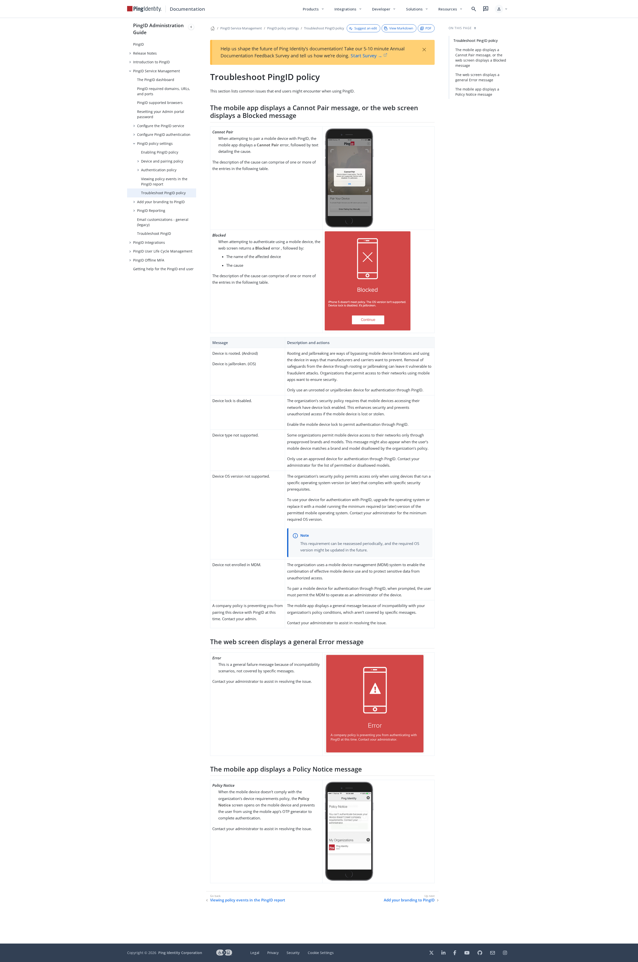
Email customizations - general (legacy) (162, 222)
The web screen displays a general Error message (477, 77)
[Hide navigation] (191, 27)
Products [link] (313, 8)
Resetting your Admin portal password (160, 114)
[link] (144, 9)
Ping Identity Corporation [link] (180, 952)
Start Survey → (366, 56)
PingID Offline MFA (148, 260)
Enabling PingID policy (159, 152)
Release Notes (145, 53)
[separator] (196, 481)
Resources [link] (450, 8)
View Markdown (401, 28)
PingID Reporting (151, 210)
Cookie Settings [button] (321, 952)
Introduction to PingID (151, 62)
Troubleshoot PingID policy (163, 192)
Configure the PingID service (160, 125)
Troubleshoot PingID (154, 233)
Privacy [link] (273, 952)
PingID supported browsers (160, 102)
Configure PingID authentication (163, 134)
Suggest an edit (365, 28)
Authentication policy (158, 170)
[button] (501, 9)
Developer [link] (384, 8)
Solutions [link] (417, 8)
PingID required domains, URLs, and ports (163, 91)
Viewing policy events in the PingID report (164, 181)
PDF (428, 28)
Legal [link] (254, 952)
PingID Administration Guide (158, 28)
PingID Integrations (149, 242)
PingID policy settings (155, 143)
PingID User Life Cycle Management (162, 251)
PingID (138, 44)
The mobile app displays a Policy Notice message (477, 92)
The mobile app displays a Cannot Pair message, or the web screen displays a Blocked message (480, 57)
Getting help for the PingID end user (163, 268)
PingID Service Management (156, 71)
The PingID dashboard (155, 79)
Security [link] (293, 952)
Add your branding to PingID (161, 201)
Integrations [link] (348, 8)
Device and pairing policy (162, 161)
